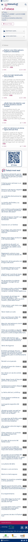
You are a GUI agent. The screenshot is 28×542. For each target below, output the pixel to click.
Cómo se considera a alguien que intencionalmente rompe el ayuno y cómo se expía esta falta (13, 331)
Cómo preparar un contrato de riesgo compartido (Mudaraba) (11, 434)
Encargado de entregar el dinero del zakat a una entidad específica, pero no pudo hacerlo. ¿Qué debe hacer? (12, 298)
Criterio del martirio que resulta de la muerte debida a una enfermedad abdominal (11, 339)
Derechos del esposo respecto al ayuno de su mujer (11, 190)
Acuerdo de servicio (6, 522)
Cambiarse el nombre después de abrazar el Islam (11, 386)
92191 (5, 122)
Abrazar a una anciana (9, 469)
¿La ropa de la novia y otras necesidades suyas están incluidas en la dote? (11, 508)
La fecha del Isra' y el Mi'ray (10, 392)
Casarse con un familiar (9, 225)
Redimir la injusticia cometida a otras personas (11, 480)
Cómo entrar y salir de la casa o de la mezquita (11, 306)
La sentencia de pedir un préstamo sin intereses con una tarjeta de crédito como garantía (11, 246)
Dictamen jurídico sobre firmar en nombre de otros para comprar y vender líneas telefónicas (13, 290)
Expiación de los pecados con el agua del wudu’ (11, 261)
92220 (5, 146)
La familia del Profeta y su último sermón (10, 203)
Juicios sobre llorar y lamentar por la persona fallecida (11, 36)
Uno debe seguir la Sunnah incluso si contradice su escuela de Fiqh (10, 500)
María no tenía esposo (9, 474)
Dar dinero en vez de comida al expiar (11, 373)
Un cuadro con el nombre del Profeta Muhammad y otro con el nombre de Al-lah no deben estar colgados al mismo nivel (13, 457)
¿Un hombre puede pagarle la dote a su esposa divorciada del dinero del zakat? (11, 210)
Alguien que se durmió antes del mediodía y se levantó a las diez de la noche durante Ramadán (13, 487)
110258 (5, 97)
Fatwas (9, 9)
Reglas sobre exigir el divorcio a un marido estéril (11, 238)
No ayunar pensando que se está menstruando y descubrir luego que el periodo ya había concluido (11, 176)
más (11, 67)
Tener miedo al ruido (8, 312)
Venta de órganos (7, 345)
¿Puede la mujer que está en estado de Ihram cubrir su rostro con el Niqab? (11, 412)
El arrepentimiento (7, 494)
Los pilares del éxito (8, 464)
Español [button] (5, 1)
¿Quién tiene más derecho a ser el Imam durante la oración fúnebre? (14, 104)
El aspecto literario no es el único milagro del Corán (10, 268)
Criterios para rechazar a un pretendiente (11, 183)
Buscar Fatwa (8, 24)
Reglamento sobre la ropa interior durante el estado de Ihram (11, 255)
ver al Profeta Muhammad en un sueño (11, 196)
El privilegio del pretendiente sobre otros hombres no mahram (11, 231)
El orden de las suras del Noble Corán (9, 441)
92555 (5, 69)
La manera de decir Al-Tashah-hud (12, 515)
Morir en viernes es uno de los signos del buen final (14, 128)
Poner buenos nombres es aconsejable (10, 398)
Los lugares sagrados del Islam (10, 404)
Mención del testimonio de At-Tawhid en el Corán (11, 324)
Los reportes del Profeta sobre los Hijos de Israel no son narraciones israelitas (11, 420)
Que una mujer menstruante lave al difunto (13, 75)
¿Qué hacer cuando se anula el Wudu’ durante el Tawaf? (11, 274)
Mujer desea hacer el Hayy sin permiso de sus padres (11, 380)
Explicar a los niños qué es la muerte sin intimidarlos (13, 50)
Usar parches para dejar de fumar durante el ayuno (11, 317)
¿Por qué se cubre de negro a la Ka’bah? (11, 427)
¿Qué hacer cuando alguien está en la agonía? (11, 30)
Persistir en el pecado (8, 361)
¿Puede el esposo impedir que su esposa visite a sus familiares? (11, 218)
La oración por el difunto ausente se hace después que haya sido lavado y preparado (11, 448)
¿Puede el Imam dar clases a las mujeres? (11, 367)
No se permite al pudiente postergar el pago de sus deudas (10, 282)
